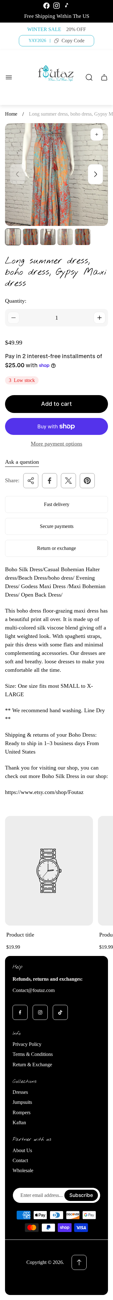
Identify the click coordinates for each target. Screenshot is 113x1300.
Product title (20, 935)
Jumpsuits (22, 1102)
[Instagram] (56, 6)
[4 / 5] (65, 236)
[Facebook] (46, 6)
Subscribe (81, 1195)
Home (11, 114)
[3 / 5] (48, 236)
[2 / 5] (30, 236)
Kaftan (19, 1122)
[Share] (30, 480)
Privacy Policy (27, 1044)
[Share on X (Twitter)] (68, 480)
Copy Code (73, 40)
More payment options (56, 444)
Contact (20, 1160)
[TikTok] (66, 6)
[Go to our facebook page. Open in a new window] (20, 1012)
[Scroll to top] (79, 1262)
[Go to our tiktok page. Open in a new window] (60, 1012)
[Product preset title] (49, 871)
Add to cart (56, 403)
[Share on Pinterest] (87, 480)
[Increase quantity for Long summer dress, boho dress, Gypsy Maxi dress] (99, 318)
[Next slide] (95, 174)
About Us (22, 1150)
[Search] (89, 77)
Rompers (21, 1112)
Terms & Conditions (33, 1054)
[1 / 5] (13, 236)
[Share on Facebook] (49, 480)
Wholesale (23, 1170)
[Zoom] (96, 134)
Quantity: (15, 301)
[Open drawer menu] (9, 77)
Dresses (20, 1092)
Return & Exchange (32, 1064)
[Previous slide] (17, 174)
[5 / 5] (82, 236)
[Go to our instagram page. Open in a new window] (40, 1012)
